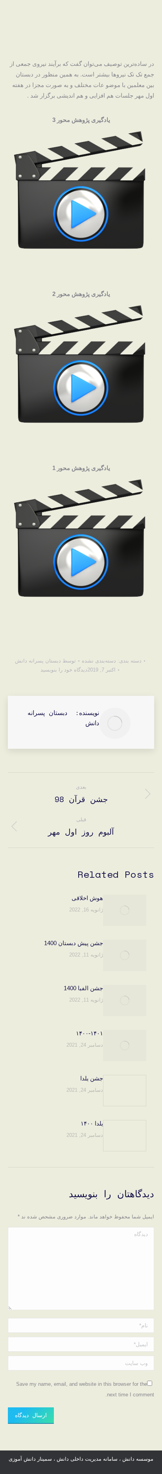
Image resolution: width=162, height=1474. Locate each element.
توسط (45, 661)
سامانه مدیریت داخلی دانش (87, 1459)
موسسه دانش (137, 1459)
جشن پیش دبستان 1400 (73, 943)
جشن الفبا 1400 (83, 988)
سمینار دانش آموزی (30, 1459)
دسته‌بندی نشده (99, 661)
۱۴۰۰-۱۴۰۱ (89, 1033)
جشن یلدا (91, 1078)
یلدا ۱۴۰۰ (92, 1123)
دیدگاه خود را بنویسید (63, 670)
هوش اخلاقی (87, 898)
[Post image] (124, 910)
